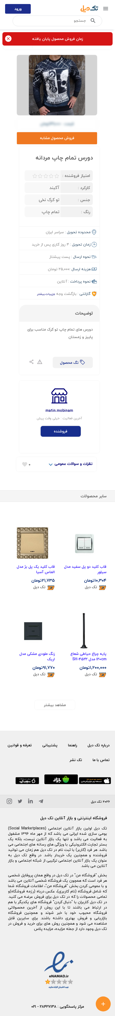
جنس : (84, 199)
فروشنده (60, 431)
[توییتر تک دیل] (20, 802)
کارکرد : (84, 187)
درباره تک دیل (98, 745)
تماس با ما (101, 760)
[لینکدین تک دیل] (30, 802)
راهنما (72, 745)
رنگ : (85, 211)
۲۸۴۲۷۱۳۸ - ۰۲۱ (43, 1006)
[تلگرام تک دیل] (41, 802)
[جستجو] (93, 21)
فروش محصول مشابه (57, 138)
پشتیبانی (49, 745)
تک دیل (91, 587)
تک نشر (76, 760)
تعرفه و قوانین (19, 745)
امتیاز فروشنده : (76, 175)
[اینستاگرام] (9, 802)
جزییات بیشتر (46, 293)
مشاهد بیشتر (55, 705)
